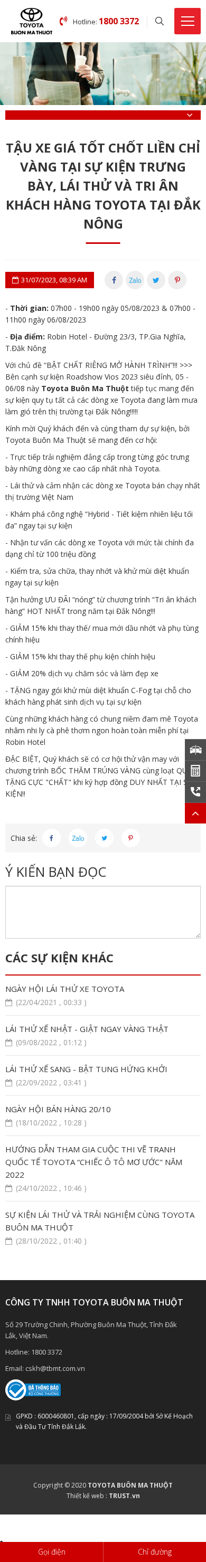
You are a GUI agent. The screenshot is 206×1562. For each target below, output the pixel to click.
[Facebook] (114, 280)
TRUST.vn (124, 1495)
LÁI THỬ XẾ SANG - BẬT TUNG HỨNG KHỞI (86, 1075)
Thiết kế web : (87, 1495)
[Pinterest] (177, 280)
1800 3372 (46, 1352)
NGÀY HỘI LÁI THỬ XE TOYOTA (64, 995)
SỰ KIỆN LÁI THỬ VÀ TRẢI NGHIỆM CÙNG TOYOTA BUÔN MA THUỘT (99, 1227)
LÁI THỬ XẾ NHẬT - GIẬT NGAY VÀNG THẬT (86, 1035)
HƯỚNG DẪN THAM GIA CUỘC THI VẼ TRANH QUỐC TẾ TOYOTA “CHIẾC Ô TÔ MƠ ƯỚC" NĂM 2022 (93, 1168)
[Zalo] (135, 280)
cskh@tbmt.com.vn (55, 1368)
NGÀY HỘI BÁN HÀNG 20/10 (58, 1116)
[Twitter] (156, 280)
